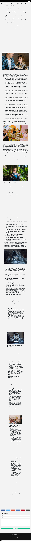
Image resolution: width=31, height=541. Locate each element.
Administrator (3, 5)
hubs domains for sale (6, 1)
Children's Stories (13, 5)
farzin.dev (21, 535)
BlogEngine (15, 535)
